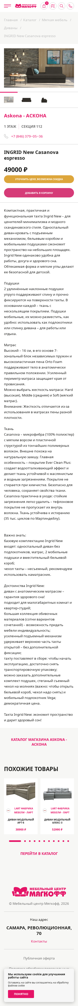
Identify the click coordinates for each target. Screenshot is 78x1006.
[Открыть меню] (7, 6)
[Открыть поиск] (61, 6)
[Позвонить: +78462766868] (70, 6)
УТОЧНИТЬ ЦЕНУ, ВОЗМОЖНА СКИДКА (39, 179)
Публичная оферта (39, 958)
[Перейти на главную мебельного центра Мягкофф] (25, 6)
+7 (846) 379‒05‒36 (27, 136)
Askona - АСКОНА (25, 115)
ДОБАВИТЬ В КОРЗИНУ (39, 192)
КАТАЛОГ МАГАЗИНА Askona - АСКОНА (39, 742)
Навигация (52, 6)
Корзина (47, 3)
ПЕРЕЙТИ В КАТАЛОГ (39, 853)
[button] (15, 841)
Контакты (39, 941)
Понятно (21, 994)
